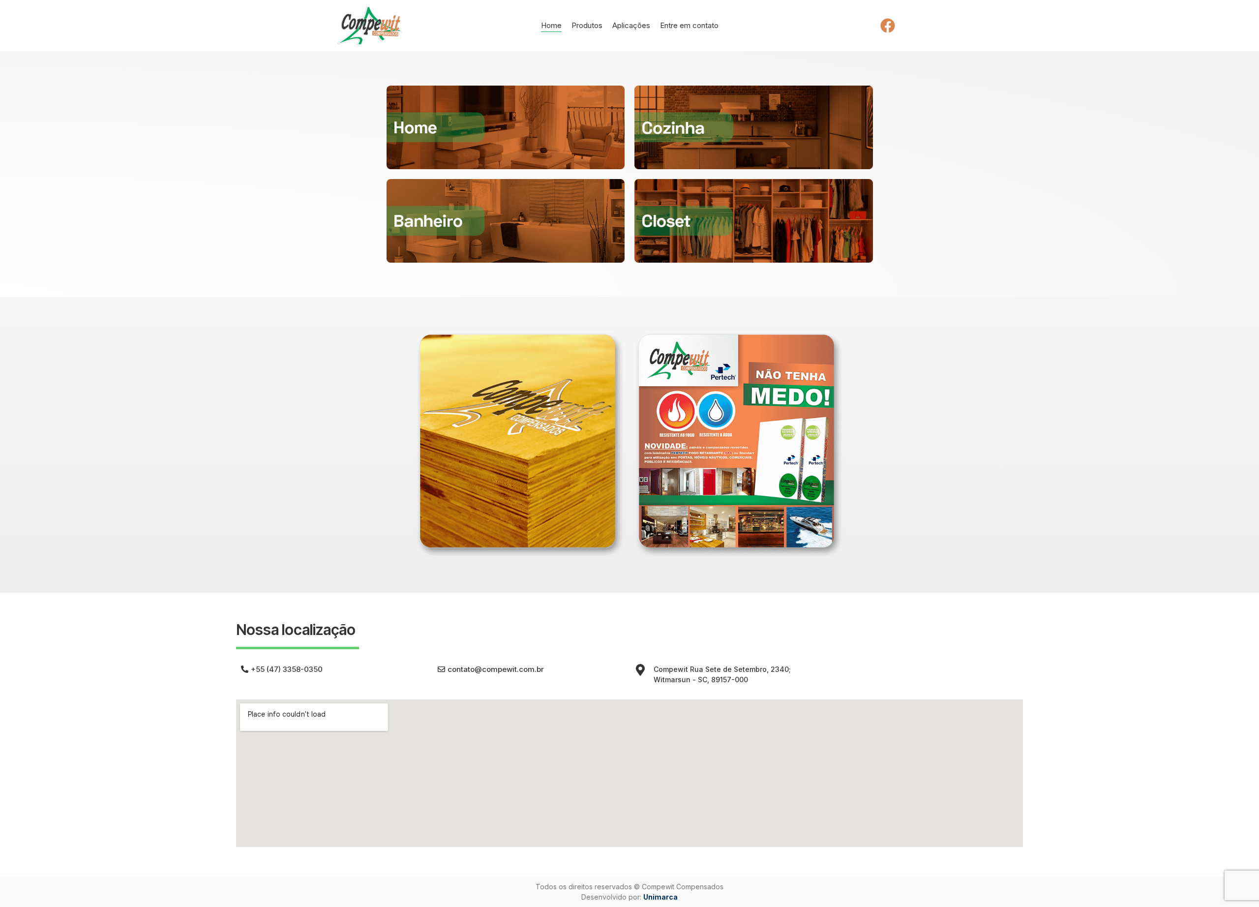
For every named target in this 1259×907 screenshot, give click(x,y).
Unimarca (660, 897)
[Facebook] (887, 25)
